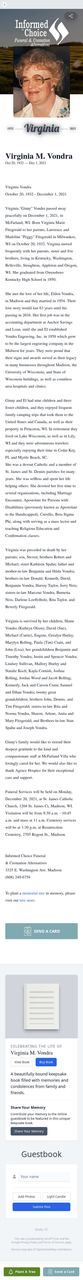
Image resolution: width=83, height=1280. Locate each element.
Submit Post (41, 1207)
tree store (27, 900)
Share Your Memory (29, 1131)
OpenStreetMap (46, 1249)
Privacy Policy (29, 1242)
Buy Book (46, 1062)
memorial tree (33, 893)
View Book (21, 1062)
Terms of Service (53, 1242)
